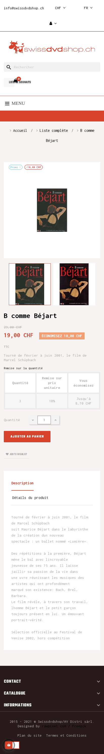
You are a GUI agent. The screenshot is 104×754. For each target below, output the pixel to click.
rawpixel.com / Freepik (64, 726)
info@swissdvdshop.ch (24, 8)
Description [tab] (22, 483)
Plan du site (29, 735)
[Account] (53, 23)
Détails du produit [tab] (30, 497)
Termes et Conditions (66, 735)
